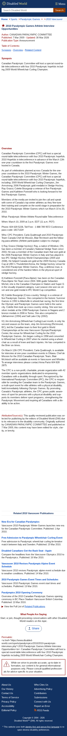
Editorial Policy (9, 710)
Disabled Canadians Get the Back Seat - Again (27, 550)
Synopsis (6, 50)
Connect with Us (42, 701)
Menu (60, 3)
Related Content (33, 50)
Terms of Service (10, 697)
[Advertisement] (33, 109)
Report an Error (42, 706)
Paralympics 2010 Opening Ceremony (22, 592)
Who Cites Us (41, 684)
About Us (6, 684)
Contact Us (7, 693)
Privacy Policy (9, 701)
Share (35, 628)
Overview (18, 50)
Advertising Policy (43, 689)
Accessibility (8, 706)
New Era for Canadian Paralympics (20, 521)
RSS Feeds (43, 710)
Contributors (40, 693)
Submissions (40, 697)
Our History (7, 689)
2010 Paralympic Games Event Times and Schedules (30, 579)
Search (59, 10)
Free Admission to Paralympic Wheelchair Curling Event (32, 537)
